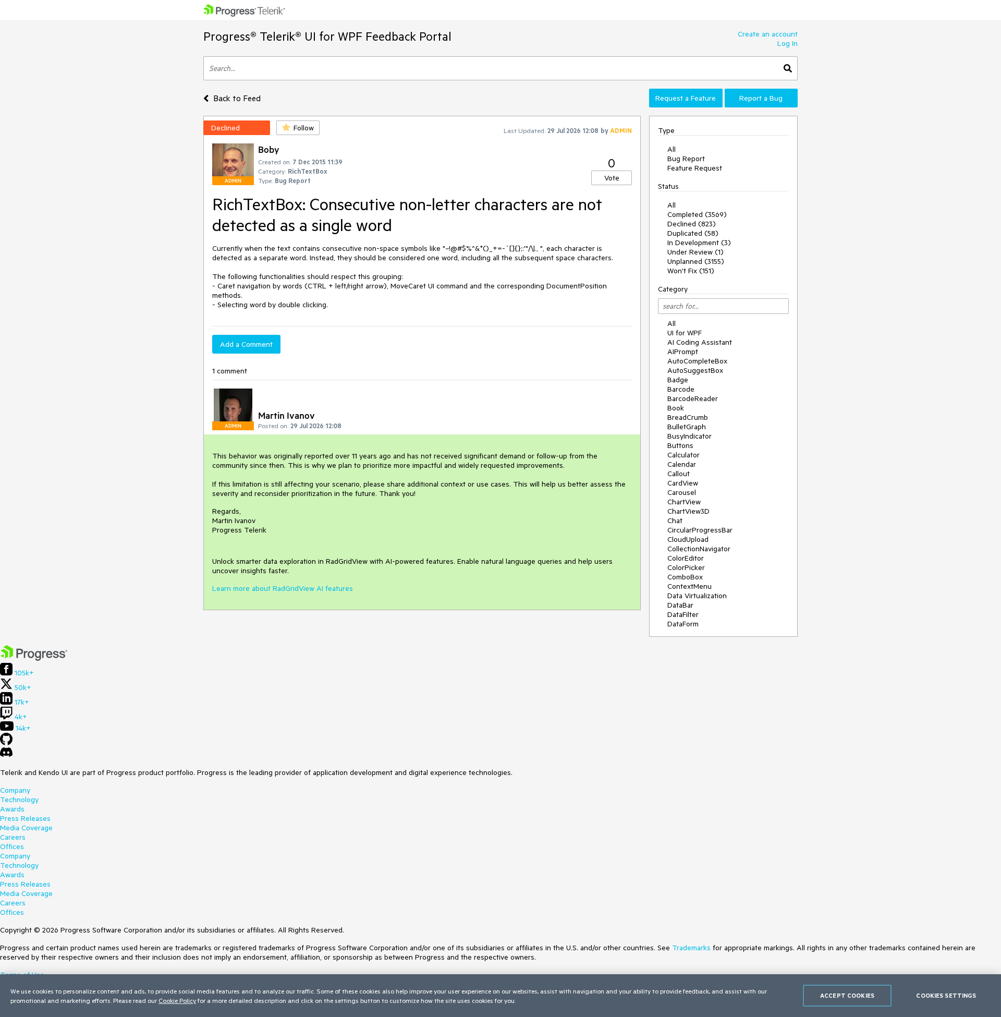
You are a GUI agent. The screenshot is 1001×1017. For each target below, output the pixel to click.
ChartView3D (688, 511)
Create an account (768, 34)
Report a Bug (761, 98)
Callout (678, 473)
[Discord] (6, 754)
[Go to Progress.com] (34, 658)
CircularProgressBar (700, 530)
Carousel (681, 492)
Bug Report (686, 158)
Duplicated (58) (692, 233)
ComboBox (685, 577)
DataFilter (683, 614)
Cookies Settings (946, 995)
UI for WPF (684, 332)
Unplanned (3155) (695, 261)
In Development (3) (699, 242)
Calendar (681, 464)
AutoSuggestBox (695, 370)
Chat (674, 520)
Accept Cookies (847, 995)
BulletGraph (686, 426)
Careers (13, 837)
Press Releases (25, 818)
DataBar (680, 605)
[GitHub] (6, 742)
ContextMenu (689, 586)
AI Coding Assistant (699, 342)
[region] (500, 995)
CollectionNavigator (698, 548)
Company (15, 790)
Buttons (680, 445)
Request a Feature (685, 98)
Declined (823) (691, 223)
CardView (682, 483)
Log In (787, 43)
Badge (677, 379)
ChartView (684, 501)
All (671, 149)
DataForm (683, 623)
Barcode (680, 389)
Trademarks (691, 947)
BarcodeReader (692, 398)
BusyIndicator (689, 436)
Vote (611, 178)
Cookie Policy (177, 1000)
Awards (12, 809)
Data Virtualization (697, 595)
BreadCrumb (687, 417)
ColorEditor (685, 558)
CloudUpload (688, 539)
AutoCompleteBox (697, 361)
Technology (19, 799)
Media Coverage (26, 827)
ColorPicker (686, 567)
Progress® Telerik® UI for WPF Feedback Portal (327, 36)
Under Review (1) (695, 252)
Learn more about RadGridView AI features (282, 588)
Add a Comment (246, 344)
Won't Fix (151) (690, 270)
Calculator (683, 454)
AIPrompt (682, 351)
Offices (12, 846)
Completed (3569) (697, 214)
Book (675, 408)
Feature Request (694, 168)
